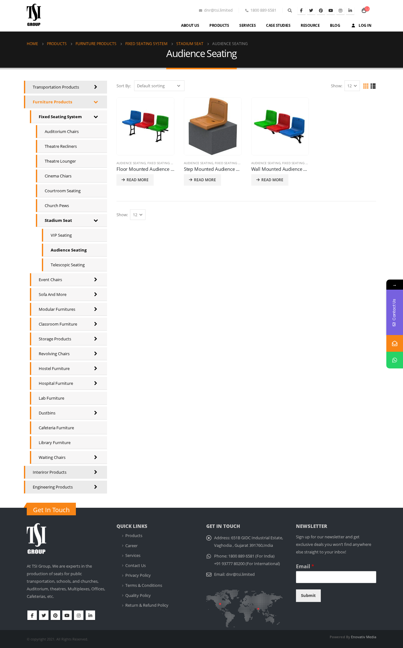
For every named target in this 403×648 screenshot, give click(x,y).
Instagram (78, 615)
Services (247, 25)
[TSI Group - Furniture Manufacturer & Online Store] (40, 17)
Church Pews (57, 205)
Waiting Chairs (52, 457)
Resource (310, 25)
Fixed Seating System (164, 163)
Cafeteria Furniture (56, 428)
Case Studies (278, 25)
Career (131, 545)
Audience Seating (131, 163)
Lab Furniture (51, 398)
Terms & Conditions (143, 585)
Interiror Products (49, 472)
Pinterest (55, 615)
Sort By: (123, 86)
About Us (190, 25)
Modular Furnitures (57, 309)
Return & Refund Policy (146, 605)
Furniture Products (52, 102)
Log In (365, 25)
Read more (138, 179)
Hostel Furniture (54, 368)
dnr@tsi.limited (240, 574)
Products (219, 25)
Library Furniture (55, 442)
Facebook (32, 615)
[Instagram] (340, 10)
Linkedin (90, 615)
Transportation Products (56, 87)
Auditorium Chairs (62, 131)
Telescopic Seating (68, 265)
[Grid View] (366, 86)
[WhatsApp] (394, 360)
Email (305, 566)
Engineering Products (53, 487)
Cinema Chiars (58, 176)
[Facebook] (301, 10)
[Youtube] (331, 10)
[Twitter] (311, 10)
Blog (335, 25)
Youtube (67, 615)
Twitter (43, 615)
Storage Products (55, 339)
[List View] (373, 86)
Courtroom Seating (63, 191)
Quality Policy (138, 595)
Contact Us (135, 565)
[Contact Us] (394, 343)
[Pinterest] (321, 10)
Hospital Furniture (56, 383)
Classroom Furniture (58, 324)
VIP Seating (61, 235)
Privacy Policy (138, 575)
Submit (308, 595)
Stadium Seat (58, 220)
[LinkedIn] (350, 10)
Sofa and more (52, 294)
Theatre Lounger (60, 161)
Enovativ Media (363, 636)
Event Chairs (50, 279)
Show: (336, 86)
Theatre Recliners (61, 146)
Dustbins (47, 413)
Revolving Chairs (54, 353)
